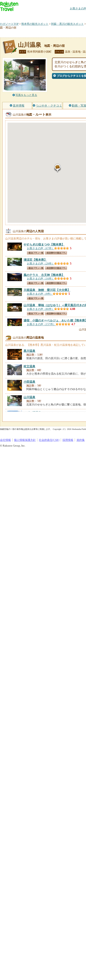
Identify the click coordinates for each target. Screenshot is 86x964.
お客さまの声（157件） (41, 324)
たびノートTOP (9, 23)
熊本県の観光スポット (34, 23)
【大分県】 (47, 290)
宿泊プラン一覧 (35, 253)
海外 (31, 16)
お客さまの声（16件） (40, 278)
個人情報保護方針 (25, 440)
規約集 (81, 440)
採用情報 (67, 440)
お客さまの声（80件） (40, 309)
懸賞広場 (48, 16)
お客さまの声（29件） (40, 263)
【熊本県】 (44, 244)
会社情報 (5, 440)
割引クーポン (66, 16)
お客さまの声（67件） (40, 248)
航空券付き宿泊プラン (56, 253)
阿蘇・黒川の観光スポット (67, 23)
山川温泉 (29, 45)
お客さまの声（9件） (40, 293)
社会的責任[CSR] (49, 440)
